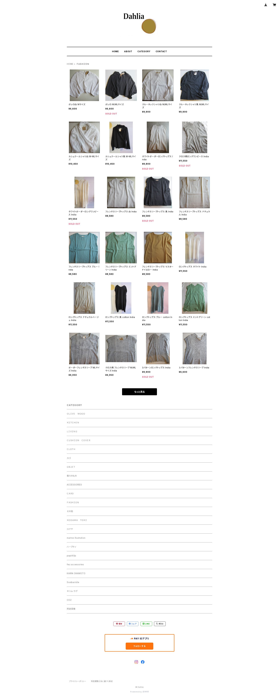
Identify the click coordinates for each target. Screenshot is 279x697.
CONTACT (161, 51)
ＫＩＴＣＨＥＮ (73, 422)
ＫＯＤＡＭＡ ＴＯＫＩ (77, 520)
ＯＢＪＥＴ (71, 467)
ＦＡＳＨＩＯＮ (73, 502)
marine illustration (76, 538)
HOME (115, 51)
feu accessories (75, 564)
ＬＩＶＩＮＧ (72, 431)
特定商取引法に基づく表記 (102, 681)
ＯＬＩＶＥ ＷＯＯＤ (76, 413)
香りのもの (72, 476)
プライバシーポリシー (77, 681)
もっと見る (139, 391)
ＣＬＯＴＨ (71, 449)
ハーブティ (71, 546)
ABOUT (128, 51)
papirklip (71, 555)
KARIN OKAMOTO (76, 573)
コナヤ (70, 529)
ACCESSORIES (74, 484)
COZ (69, 600)
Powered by (136, 692)
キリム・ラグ (72, 591)
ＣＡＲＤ (70, 493)
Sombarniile (73, 582)
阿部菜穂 (71, 609)
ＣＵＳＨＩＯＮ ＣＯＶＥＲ (78, 440)
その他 (70, 511)
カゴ (69, 458)
